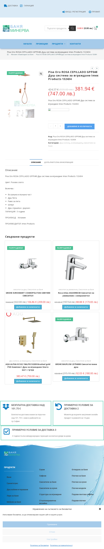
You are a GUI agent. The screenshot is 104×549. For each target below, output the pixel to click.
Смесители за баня (35, 289)
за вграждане (77, 143)
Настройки (52, 539)
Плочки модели (79, 488)
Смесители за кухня (48, 488)
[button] (100, 509)
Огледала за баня (80, 469)
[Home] (8, 54)
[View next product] (97, 68)
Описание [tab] (36, 162)
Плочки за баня (79, 476)
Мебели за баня (14, 502)
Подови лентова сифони (83, 494)
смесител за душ (20, 289)
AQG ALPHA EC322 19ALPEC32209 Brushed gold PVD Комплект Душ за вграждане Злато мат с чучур (28, 367)
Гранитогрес (12, 483)
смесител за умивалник (67, 289)
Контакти (75, 43)
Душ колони (64, 143)
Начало (27, 43)
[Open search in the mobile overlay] (60, 28)
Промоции (42, 43)
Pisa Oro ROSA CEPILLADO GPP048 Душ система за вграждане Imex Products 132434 (66, 54)
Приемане (52, 524)
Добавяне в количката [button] (28, 307)
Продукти (57, 43)
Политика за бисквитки (39, 545)
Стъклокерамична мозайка (47, 502)
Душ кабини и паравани (17, 489)
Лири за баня (13, 496)
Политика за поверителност (61, 545)
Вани (9, 477)
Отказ (52, 531)
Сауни (42, 469)
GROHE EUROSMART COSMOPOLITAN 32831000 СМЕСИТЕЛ (28, 294)
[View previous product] (92, 68)
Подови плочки (79, 501)
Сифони (42, 476)
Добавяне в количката (79, 126)
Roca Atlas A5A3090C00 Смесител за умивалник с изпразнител (76, 294)
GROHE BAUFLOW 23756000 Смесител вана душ (76, 365)
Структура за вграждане (50, 494)
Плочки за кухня (79, 482)
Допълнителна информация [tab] (58, 162)
